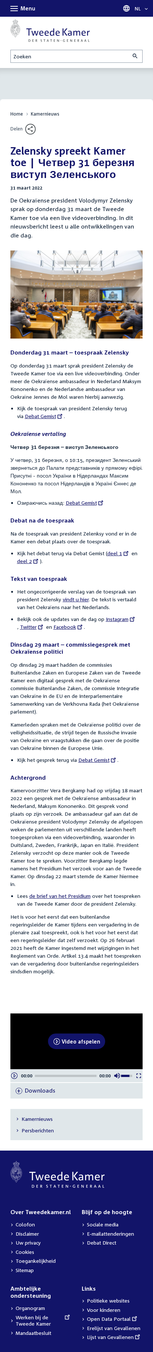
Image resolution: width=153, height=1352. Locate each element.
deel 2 (26, 561)
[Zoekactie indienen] (135, 56)
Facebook (64, 627)
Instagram (117, 619)
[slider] (66, 1076)
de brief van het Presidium (60, 896)
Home (16, 114)
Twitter (29, 627)
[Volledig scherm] (139, 1075)
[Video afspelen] (14, 1075)
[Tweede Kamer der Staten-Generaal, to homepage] (50, 30)
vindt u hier (76, 599)
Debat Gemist (40, 416)
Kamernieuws (45, 114)
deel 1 (117, 553)
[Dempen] (117, 1075)
